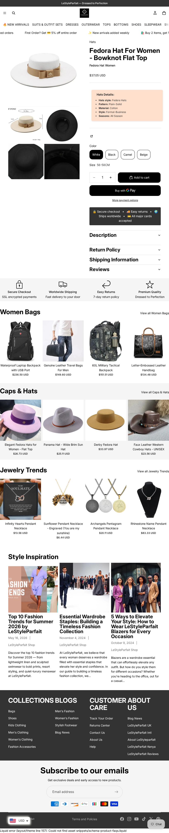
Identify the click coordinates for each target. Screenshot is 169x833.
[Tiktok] (143, 818)
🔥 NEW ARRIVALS (16, 24)
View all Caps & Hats (155, 392)
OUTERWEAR (91, 24)
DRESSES (72, 24)
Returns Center (100, 725)
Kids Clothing (17, 725)
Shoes (12, 718)
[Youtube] (136, 818)
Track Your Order (101, 718)
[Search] (13, 13)
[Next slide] (36, 341)
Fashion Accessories (22, 746)
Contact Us (97, 732)
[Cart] (164, 13)
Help (93, 746)
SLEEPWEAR (152, 24)
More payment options (125, 200)
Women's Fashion (67, 718)
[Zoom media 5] (62, 161)
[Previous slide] (4, 341)
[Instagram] (129, 818)
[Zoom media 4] (25, 161)
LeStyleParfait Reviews (143, 754)
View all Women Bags (154, 313)
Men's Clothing (18, 732)
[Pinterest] (158, 818)
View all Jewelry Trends (153, 471)
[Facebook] (122, 818)
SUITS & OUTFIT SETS (47, 24)
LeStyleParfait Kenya (142, 746)
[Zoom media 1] (44, 71)
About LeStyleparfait (142, 739)
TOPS (107, 24)
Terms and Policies (84, 819)
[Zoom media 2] (25, 125)
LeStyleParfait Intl (139, 732)
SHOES (136, 24)
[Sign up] (116, 792)
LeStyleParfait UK (139, 725)
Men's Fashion (64, 711)
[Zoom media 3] (62, 125)
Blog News (62, 732)
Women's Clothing (20, 739)
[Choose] (34, 355)
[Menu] (4, 13)
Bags (11, 711)
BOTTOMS (121, 24)
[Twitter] (151, 818)
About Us (96, 739)
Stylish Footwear (66, 725)
